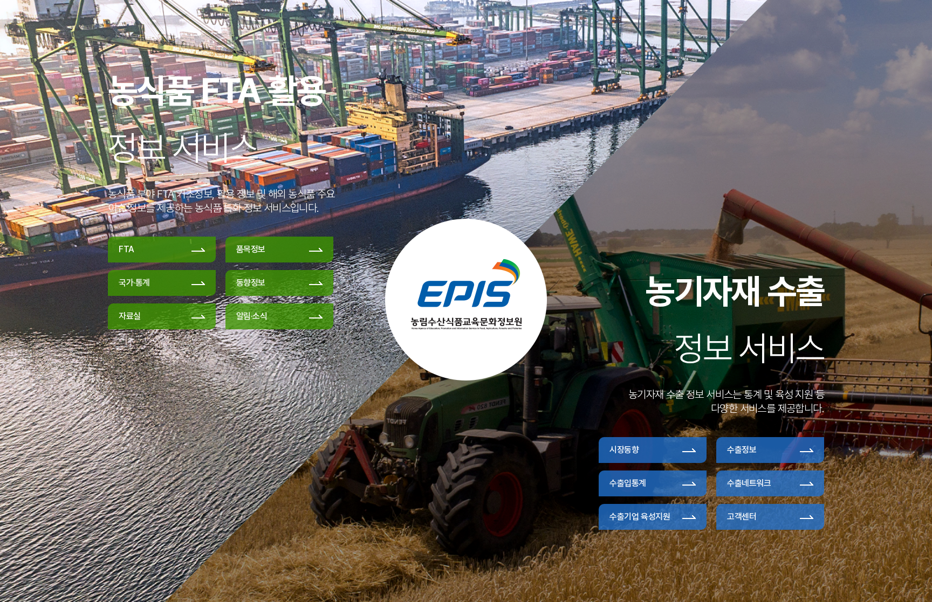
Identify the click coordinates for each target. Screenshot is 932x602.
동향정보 (250, 283)
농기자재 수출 (734, 291)
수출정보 (741, 450)
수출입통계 (627, 483)
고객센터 (741, 516)
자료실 (130, 316)
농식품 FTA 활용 (216, 90)
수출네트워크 (749, 483)
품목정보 (250, 249)
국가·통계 (134, 283)
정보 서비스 (183, 147)
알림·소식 (252, 316)
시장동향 (624, 450)
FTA (126, 249)
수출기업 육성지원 (639, 516)
